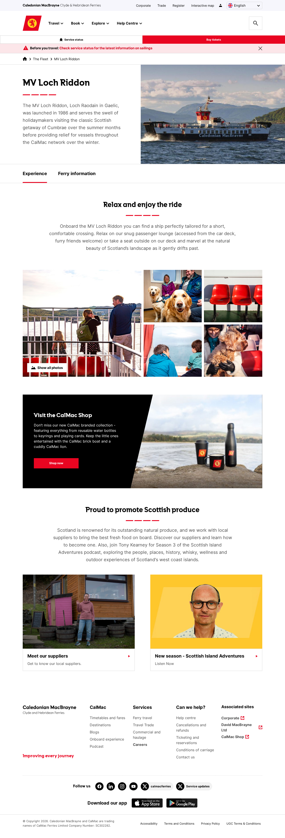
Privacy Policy (210, 823)
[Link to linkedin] (111, 786)
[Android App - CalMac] (181, 802)
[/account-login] (220, 5)
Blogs (94, 732)
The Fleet (40, 59)
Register (179, 5)
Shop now (48, 463)
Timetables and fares (107, 718)
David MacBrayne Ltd (236, 727)
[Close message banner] (260, 48)
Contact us (185, 757)
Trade (161, 5)
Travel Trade (143, 725)
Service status (73, 39)
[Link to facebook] (99, 786)
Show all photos (50, 368)
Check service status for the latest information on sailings (105, 48)
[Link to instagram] (122, 786)
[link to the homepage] (25, 59)
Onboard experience (107, 739)
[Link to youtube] (133, 786)
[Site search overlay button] (255, 23)
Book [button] (75, 23)
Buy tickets (213, 39)
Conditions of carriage (195, 750)
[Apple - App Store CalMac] (147, 802)
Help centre (186, 718)
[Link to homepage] (32, 23)
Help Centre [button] (127, 23)
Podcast (97, 746)
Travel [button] (53, 23)
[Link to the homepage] (54, 710)
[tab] (35, 173)
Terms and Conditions (179, 823)
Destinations (100, 725)
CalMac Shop (232, 737)
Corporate (143, 5)
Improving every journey (48, 756)
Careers (140, 744)
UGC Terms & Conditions (243, 823)
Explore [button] (98, 23)
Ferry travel (142, 718)
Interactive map (202, 5)
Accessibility (148, 823)
